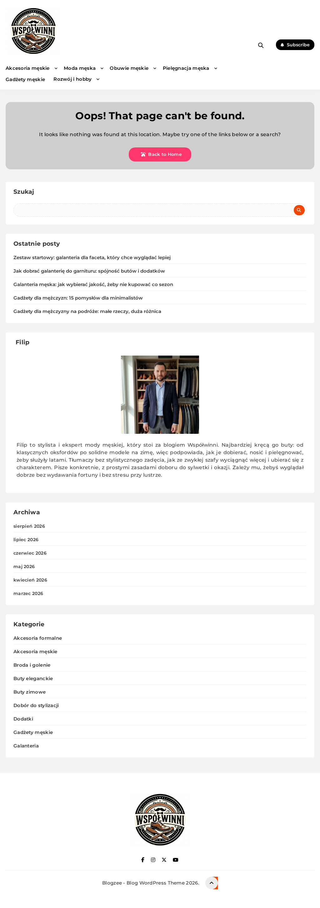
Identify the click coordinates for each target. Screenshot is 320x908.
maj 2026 (24, 566)
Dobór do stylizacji (36, 705)
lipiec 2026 (25, 539)
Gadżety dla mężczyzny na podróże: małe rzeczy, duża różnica (87, 311)
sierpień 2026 (29, 526)
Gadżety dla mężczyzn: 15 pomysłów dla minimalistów (78, 298)
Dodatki (23, 719)
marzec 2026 (28, 593)
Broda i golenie (32, 665)
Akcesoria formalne (37, 638)
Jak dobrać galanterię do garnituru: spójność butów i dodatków (89, 271)
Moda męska (80, 68)
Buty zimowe (29, 692)
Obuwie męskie (129, 68)
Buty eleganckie (33, 678)
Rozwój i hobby (72, 79)
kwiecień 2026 (30, 580)
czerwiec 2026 (30, 553)
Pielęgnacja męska (186, 68)
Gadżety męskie (25, 79)
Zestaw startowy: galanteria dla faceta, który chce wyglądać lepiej (92, 257)
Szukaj (23, 191)
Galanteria (26, 746)
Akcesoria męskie (28, 68)
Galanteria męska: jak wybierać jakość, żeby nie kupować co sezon (93, 284)
